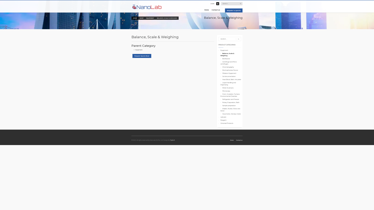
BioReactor (226, 59)
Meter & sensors (227, 88)
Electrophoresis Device (230, 70)
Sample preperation (229, 105)
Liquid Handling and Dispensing (228, 84)
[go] (241, 3)
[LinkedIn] (217, 3)
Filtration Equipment (229, 73)
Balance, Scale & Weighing (227, 54)
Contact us (239, 140)
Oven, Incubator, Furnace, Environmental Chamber (230, 95)
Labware (223, 117)
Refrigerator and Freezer (230, 99)
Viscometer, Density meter (231, 114)
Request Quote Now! (141, 56)
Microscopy (226, 91)
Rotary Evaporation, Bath (230, 102)
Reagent (223, 120)
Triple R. (172, 140)
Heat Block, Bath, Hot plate (231, 79)
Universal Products (226, 123)
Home (232, 140)
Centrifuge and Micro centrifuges (228, 63)
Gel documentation (229, 76)
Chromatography (228, 67)
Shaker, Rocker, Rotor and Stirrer (230, 110)
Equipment (138, 50)
